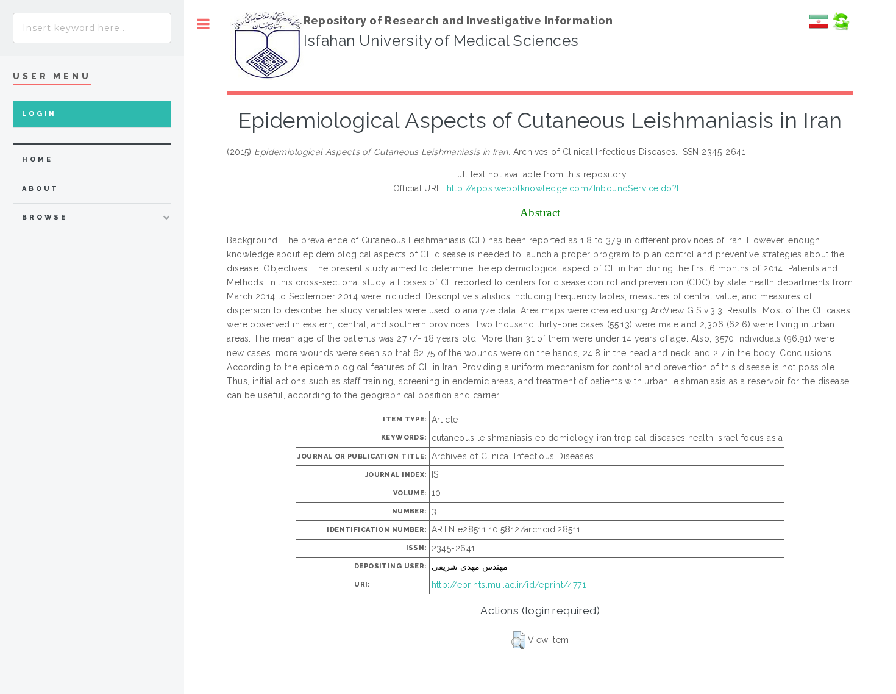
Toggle (203, 24)
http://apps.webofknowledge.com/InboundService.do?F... (567, 188)
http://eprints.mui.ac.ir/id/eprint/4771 (509, 585)
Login (39, 114)
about (40, 189)
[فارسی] (818, 28)
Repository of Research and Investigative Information (458, 20)
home (37, 159)
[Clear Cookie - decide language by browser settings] (840, 28)
